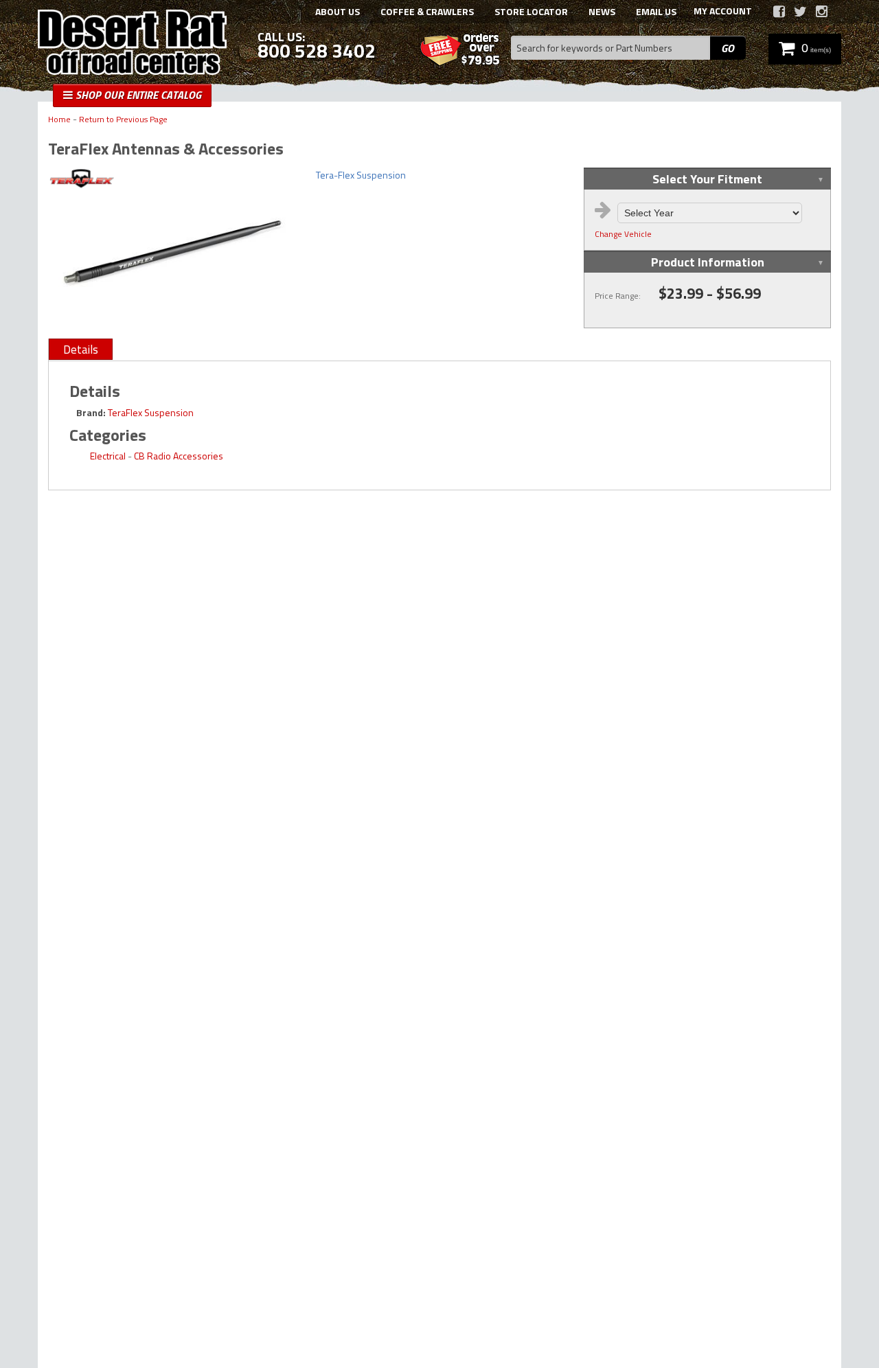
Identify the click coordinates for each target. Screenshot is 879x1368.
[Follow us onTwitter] (800, 11)
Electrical (108, 455)
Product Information (707, 262)
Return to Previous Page (123, 120)
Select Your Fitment (707, 179)
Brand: (91, 412)
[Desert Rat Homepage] (132, 44)
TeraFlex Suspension (151, 412)
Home (59, 120)
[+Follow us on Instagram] (821, 11)
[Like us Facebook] (779, 11)
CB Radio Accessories (178, 455)
